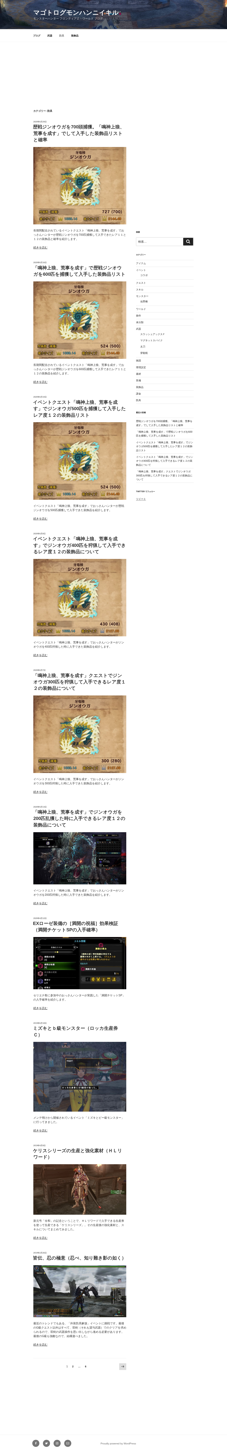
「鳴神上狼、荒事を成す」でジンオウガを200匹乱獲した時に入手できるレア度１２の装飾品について (79, 818)
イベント (141, 270)
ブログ (36, 35)
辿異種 (144, 301)
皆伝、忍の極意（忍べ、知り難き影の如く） (79, 1258)
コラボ (144, 275)
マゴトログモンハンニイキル (76, 12)
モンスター (142, 296)
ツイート (141, 498)
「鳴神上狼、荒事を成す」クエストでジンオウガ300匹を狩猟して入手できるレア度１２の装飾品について (79, 682)
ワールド (141, 309)
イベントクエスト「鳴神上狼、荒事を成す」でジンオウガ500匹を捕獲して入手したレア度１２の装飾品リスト (79, 409)
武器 (49, 35)
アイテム (141, 263)
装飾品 (75, 35)
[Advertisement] (113, 69)
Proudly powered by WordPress (118, 1443)
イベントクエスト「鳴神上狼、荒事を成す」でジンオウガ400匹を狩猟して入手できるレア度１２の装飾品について (79, 545)
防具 (61, 35)
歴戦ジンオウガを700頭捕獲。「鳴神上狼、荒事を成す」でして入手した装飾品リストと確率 (78, 133)
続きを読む (40, 247)
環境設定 (141, 367)
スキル (139, 289)
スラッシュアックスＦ (152, 334)
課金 (138, 393)
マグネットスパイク (151, 340)
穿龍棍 (144, 353)
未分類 (139, 322)
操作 (138, 315)
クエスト (141, 282)
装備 (138, 380)
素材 (138, 373)
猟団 (138, 360)
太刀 (142, 346)
